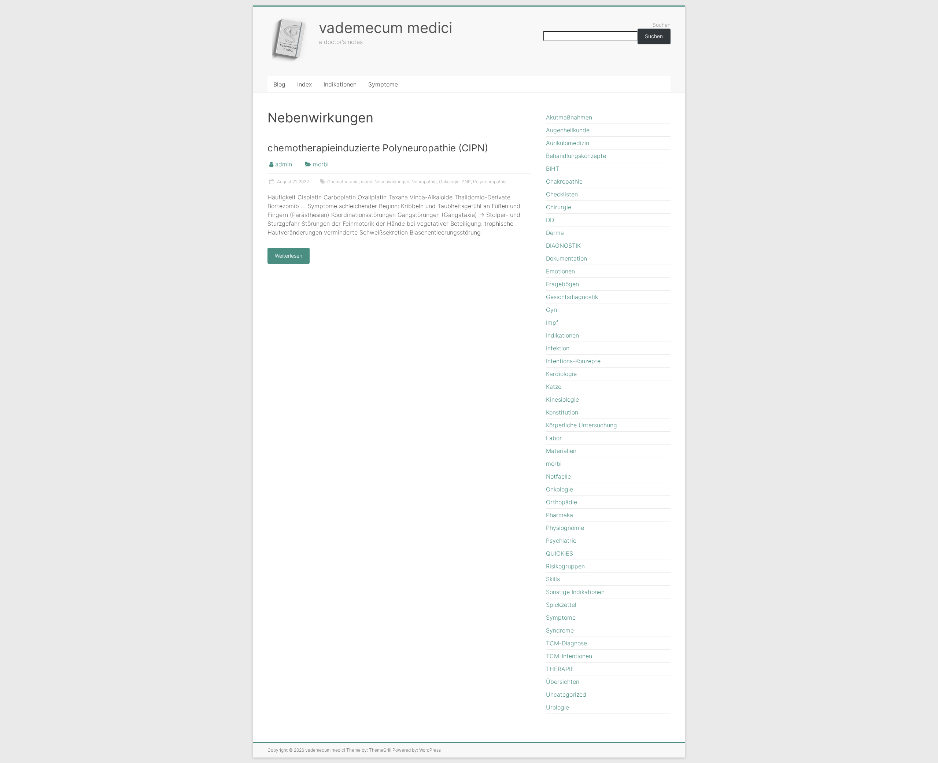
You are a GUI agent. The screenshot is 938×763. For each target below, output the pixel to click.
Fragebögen (562, 284)
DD (550, 220)
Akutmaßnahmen (569, 117)
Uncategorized (566, 694)
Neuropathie (424, 181)
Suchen (662, 25)
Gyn (551, 309)
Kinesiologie (562, 399)
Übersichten (562, 681)
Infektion (557, 348)
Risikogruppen (565, 566)
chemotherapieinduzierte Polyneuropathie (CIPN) (377, 148)
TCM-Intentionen (569, 656)
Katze (553, 386)
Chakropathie (564, 181)
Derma (555, 232)
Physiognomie (565, 527)
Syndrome (560, 630)
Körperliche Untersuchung (581, 425)
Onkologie (449, 181)
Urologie (557, 707)
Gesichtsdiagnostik (572, 297)
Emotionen (560, 271)
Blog (279, 84)
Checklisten (562, 194)
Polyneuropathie (490, 181)
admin (283, 164)
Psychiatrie (561, 540)
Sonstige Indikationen (575, 592)
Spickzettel (561, 604)
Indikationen (340, 84)
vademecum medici (385, 28)
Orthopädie (561, 502)
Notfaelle (558, 476)
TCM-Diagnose (566, 643)
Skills (553, 579)
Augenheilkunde (568, 130)
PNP (466, 181)
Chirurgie (558, 207)
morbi (321, 164)
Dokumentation (566, 258)
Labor (554, 438)
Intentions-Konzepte (573, 361)
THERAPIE (560, 668)
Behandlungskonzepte (576, 155)
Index (304, 84)
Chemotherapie (343, 181)
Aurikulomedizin (567, 143)
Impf (552, 322)
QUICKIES (559, 553)
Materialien (561, 450)
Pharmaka (559, 515)
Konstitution (562, 412)
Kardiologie (561, 373)
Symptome (383, 84)
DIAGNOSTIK (563, 245)
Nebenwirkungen (391, 181)
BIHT (552, 168)
